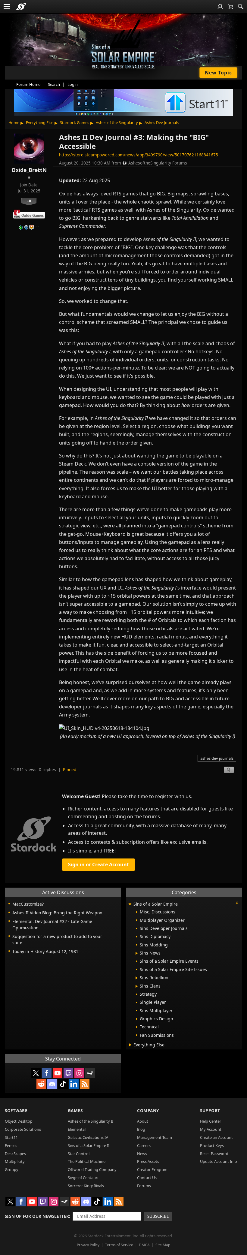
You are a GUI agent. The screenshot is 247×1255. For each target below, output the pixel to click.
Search (54, 84)
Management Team (154, 1137)
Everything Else (39, 122)
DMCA (144, 1244)
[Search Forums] (240, 7)
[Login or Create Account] (220, 7)
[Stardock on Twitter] (35, 1073)
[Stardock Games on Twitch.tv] (68, 1073)
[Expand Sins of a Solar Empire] (129, 905)
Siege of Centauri (83, 1177)
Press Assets (148, 1161)
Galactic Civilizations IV (88, 1137)
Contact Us (147, 1177)
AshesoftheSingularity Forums (157, 163)
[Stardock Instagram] (79, 1073)
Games (75, 1110)
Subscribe (158, 1216)
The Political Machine (86, 1161)
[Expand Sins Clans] (137, 986)
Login (72, 84)
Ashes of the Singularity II (90, 1121)
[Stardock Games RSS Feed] (84, 1084)
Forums (144, 1185)
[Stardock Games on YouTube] (57, 1073)
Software (16, 1110)
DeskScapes (15, 1153)
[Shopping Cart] (230, 7)
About (142, 1121)
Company (148, 1110)
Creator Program (152, 1169)
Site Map (162, 1244)
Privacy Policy (88, 1244)
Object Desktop (19, 1121)
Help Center (210, 1121)
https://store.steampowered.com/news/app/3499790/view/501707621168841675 (138, 155)
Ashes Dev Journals (162, 122)
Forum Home (28, 84)
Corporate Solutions (23, 1129)
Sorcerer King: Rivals (86, 1185)
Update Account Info (218, 1161)
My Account (210, 1129)
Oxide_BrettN (29, 169)
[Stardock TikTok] (63, 1084)
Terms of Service (119, 1244)
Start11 (11, 1137)
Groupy (11, 1169)
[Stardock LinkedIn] (73, 1084)
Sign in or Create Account (98, 864)
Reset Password (214, 1153)
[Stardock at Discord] (52, 1084)
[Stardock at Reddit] (41, 1084)
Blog (141, 1129)
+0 (29, 201)
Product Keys (212, 1145)
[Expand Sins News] (137, 953)
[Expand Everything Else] (130, 1044)
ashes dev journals (216, 758)
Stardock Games (74, 122)
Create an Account (216, 1137)
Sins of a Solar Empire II (88, 1145)
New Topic (218, 72)
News (142, 1153)
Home (13, 122)
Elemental (77, 1129)
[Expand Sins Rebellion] (137, 977)
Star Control (78, 1153)
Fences (11, 1145)
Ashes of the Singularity (117, 122)
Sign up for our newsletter (37, 1216)
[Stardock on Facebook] (46, 1073)
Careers (144, 1145)
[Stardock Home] (21, 6)
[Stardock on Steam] (90, 1073)
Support (210, 1110)
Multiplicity (15, 1161)
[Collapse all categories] (237, 903)
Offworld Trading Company (92, 1169)
